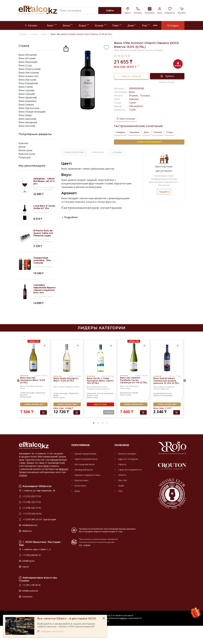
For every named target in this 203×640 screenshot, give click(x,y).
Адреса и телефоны (128, 459)
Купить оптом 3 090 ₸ (167, 404)
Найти (110, 10)
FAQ (120, 491)
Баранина (134, 132)
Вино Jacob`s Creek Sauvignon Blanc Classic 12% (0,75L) (100, 380)
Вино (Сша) (25, 65)
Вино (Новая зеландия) (32, 111)
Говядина (120, 132)
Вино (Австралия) (29, 72)
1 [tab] (93, 423)
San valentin (133, 393)
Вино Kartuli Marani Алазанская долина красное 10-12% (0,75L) (166, 380)
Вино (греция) (27, 94)
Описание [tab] (98, 152)
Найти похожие (127, 118)
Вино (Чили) (26, 86)
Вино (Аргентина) (29, 108)
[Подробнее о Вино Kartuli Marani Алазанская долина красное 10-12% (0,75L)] (167, 358)
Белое (22, 146)
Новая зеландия (27, 393)
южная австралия (105, 393)
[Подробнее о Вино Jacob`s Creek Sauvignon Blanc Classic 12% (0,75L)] (100, 358)
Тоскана (144, 95)
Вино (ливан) (26, 104)
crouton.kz (27, 596)
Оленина (157, 132)
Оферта (122, 464)
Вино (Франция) (28, 62)
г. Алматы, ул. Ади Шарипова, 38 (38, 490)
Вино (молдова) (28, 122)
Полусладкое (167, 395)
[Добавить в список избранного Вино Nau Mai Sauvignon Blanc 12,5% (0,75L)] (45, 346)
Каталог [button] (32, 25)
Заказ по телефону (131, 76)
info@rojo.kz (28, 560)
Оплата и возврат (127, 453)
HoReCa (122, 475)
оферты (123, 618)
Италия (133, 95)
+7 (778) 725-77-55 (31, 502)
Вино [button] (52, 25)
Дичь (146, 132)
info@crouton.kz (30, 590)
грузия (156, 393)
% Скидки (172, 25)
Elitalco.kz (63, 469)
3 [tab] (102, 423)
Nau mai (23, 395)
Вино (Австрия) (27, 79)
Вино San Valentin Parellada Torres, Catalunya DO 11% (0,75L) (133, 380)
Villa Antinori (136, 106)
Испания (124, 393)
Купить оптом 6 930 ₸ (134, 404)
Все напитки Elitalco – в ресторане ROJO (66, 618)
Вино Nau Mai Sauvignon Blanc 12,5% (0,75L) (32, 380)
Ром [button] (146, 25)
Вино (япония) (27, 125)
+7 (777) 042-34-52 (31, 513)
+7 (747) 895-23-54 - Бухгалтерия (39, 519)
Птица (169, 132)
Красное (23, 143)
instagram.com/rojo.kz (52, 631)
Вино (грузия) (26, 90)
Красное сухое (27, 153)
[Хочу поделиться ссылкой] (66, 48)
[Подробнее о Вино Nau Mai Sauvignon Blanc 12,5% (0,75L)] (34, 357)
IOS (80, 545)
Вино (132, 92)
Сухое (132, 102)
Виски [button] (68, 25)
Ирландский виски (83, 469)
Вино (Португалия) (29, 69)
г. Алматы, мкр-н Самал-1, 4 (36, 549)
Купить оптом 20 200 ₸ (149, 142)
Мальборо (40, 393)
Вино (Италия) (27, 58)
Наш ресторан (100, 404)
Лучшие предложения (85, 453)
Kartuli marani (165, 393)
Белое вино (80, 485)
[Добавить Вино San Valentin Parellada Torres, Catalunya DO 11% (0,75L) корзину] (143, 412)
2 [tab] (98, 423)
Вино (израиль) (28, 101)
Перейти (164, 191)
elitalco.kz (27, 531)
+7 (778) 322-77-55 (31, 507)
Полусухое (25, 157)
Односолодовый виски (85, 459)
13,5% (132, 109)
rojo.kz (25, 566)
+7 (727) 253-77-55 (31, 496)
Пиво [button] (117, 25)
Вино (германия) (28, 83)
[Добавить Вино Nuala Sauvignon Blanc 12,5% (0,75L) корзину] (76, 412)
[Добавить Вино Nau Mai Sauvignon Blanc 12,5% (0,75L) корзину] (43, 412)
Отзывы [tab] (117, 152)
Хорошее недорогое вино (87, 475)
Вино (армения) (28, 97)
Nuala (55, 395)
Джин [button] (132, 25)
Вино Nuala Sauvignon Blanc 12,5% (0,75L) (65, 379)
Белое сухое (25, 150)
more (155, 25)
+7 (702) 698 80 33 (31, 555)
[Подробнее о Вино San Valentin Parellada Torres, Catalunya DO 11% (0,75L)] (133, 357)
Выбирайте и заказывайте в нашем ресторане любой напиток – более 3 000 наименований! (66, 625)
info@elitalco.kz (29, 525)
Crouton (23, 475)
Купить (170, 76)
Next (184, 380)
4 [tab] (107, 423)
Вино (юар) (25, 115)
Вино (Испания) (28, 54)
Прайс (121, 485)
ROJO (46, 466)
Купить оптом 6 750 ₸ (34, 404)
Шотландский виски (84, 464)
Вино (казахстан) (28, 76)
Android (86, 545)
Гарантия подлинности (129, 469)
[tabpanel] (34, 379)
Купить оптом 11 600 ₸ (67, 404)
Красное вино (81, 480)
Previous (18, 380)
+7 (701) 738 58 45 (31, 585)
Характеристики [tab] (74, 152)
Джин (77, 491)
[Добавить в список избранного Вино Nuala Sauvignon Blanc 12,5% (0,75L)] (78, 346)
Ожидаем (108, 412)
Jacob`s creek (92, 395)
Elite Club (122, 480)
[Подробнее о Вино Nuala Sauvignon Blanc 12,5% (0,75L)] (67, 358)
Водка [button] (84, 25)
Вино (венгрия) (27, 118)
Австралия (91, 393)
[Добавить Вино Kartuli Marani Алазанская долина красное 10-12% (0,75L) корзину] (176, 412)
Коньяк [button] (101, 25)
